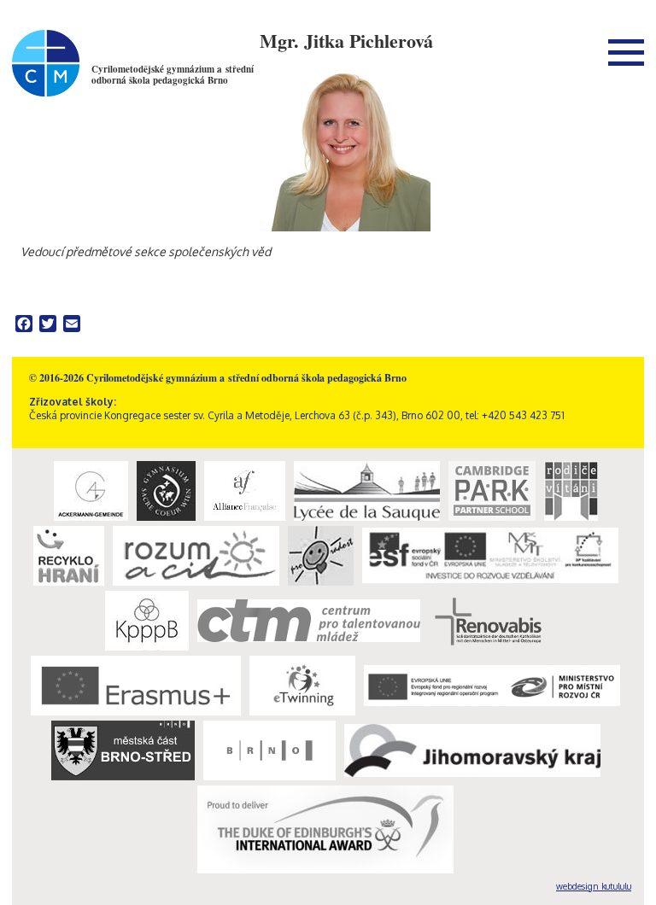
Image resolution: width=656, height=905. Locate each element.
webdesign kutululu (593, 886)
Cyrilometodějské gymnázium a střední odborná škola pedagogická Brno (172, 74)
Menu (626, 52)
